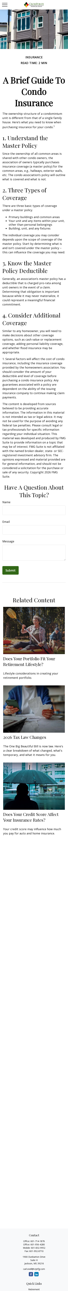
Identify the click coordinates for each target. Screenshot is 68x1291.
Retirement (34, 1289)
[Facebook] (31, 1274)
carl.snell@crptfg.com (34, 1268)
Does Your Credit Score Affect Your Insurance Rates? (31, 817)
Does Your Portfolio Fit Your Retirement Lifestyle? (29, 661)
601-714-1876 (38, 1241)
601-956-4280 (38, 1244)
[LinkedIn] (36, 1274)
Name (6, 502)
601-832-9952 (38, 1247)
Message (8, 541)
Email (6, 522)
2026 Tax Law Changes (24, 737)
